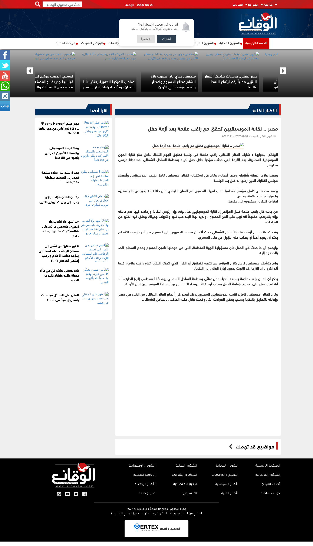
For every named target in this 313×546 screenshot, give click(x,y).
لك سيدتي (189, 493)
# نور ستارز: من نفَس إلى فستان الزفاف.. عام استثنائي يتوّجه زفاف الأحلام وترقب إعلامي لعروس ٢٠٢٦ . (59, 253)
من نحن (268, 4)
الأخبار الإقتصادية (185, 484)
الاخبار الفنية (265, 109)
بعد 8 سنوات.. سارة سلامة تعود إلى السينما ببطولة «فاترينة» (60, 177)
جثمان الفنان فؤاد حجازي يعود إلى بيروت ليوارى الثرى (59, 199)
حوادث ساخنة (270, 493)
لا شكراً (146, 38)
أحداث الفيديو (270, 484)
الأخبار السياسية (226, 484)
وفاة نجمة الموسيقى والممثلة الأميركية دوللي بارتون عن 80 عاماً (62, 152)
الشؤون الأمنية (204, 43)
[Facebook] (5, 55)
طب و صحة (146, 493)
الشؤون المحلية (230, 43)
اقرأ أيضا (99, 109)
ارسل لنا (238, 4)
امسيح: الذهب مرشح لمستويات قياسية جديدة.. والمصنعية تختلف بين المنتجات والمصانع (173, 81)
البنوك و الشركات (92, 43)
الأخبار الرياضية (145, 484)
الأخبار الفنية (229, 493)
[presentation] (30, 71)
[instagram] (5, 96)
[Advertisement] (198, 336)
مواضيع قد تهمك (255, 446)
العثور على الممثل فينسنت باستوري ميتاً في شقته (60, 297)
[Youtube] (5, 75)
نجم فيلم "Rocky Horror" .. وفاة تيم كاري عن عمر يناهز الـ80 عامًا (59, 128)
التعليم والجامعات (225, 475)
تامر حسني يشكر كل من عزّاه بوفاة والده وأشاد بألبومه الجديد (59, 275)
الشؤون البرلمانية (267, 475)
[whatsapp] (5, 86)
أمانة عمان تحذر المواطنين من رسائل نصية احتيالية (52, 84)
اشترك (166, 38)
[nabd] (5, 106)
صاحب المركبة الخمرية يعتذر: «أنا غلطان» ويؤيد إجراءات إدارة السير (233, 84)
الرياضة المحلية (65, 43)
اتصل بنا (253, 4)
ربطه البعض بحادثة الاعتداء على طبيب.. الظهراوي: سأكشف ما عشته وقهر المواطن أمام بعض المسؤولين (112, 78)
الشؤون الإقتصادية (142, 466)
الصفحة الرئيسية (256, 43)
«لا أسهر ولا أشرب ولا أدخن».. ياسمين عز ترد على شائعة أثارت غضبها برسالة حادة (60, 228)
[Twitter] (5, 65)
